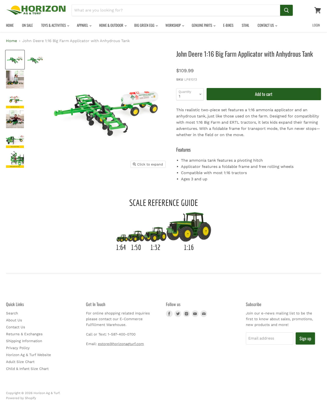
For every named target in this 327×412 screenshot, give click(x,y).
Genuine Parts (202, 25)
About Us (14, 320)
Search (12, 313)
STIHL (245, 25)
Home (10, 25)
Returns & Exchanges (24, 334)
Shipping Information (24, 341)
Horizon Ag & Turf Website (28, 355)
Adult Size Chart (20, 362)
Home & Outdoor (111, 25)
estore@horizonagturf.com (121, 344)
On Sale (27, 25)
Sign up (305, 338)
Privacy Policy (18, 348)
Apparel (83, 25)
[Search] (286, 10)
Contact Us (266, 25)
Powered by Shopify (21, 398)
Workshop (173, 25)
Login (316, 24)
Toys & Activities (54, 25)
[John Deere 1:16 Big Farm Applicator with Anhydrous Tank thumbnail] (15, 59)
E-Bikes (228, 25)
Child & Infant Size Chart (27, 369)
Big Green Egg (144, 25)
